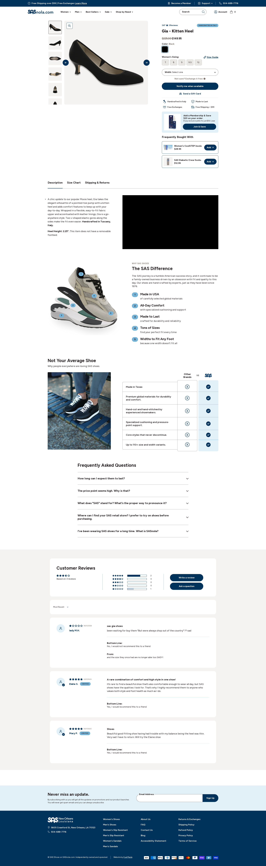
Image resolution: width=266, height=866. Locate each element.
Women (65, 12)
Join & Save (199, 126)
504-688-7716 (230, 3)
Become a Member (181, 3)
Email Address (146, 794)
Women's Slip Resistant (115, 830)
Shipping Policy (186, 824)
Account (222, 12)
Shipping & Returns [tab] (97, 182)
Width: (168, 72)
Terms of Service (187, 841)
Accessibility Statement (153, 841)
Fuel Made (128, 857)
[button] (118, 576)
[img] (76, 625)
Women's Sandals (112, 841)
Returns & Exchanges (189, 819)
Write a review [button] (187, 577)
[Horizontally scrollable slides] (106, 63)
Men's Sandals (110, 846)
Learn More (81, 3)
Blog (143, 835)
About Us (145, 819)
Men (77, 12)
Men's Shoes (109, 824)
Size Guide (212, 57)
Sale (107, 12)
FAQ (143, 824)
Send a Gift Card (192, 93)
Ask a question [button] (186, 586)
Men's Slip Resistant (113, 835)
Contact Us (147, 830)
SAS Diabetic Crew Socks (187, 160)
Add (212, 148)
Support (206, 3)
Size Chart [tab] (74, 182)
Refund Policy (185, 830)
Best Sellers (92, 12)
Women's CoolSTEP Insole (188, 146)
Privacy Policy (185, 835)
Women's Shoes (111, 819)
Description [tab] (55, 182)
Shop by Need (123, 12)
